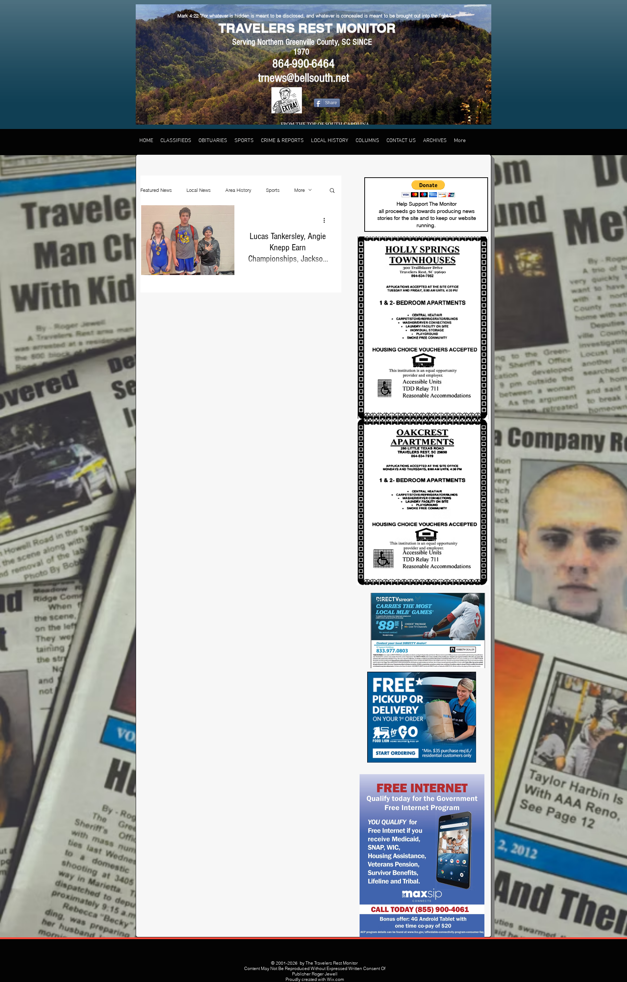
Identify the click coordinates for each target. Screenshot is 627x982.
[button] (332, 191)
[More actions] (326, 220)
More (299, 190)
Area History (238, 190)
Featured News (156, 190)
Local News (199, 190)
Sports (273, 190)
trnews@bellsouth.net (303, 78)
